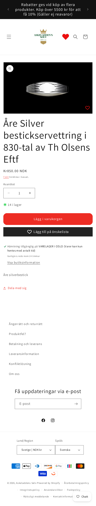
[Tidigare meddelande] (8, 9)
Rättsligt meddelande (36, 496)
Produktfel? (17, 334)
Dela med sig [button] (17, 288)
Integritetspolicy (30, 489)
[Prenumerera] (76, 404)
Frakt (6, 176)
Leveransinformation (24, 354)
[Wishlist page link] (65, 36)
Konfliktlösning (20, 364)
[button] (9, 37)
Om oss (14, 374)
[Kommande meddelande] (88, 9)
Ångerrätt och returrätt (26, 324)
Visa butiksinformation (23, 262)
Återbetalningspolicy (76, 482)
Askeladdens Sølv (26, 482)
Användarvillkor (53, 489)
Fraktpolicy (73, 489)
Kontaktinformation (65, 496)
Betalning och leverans (25, 344)
